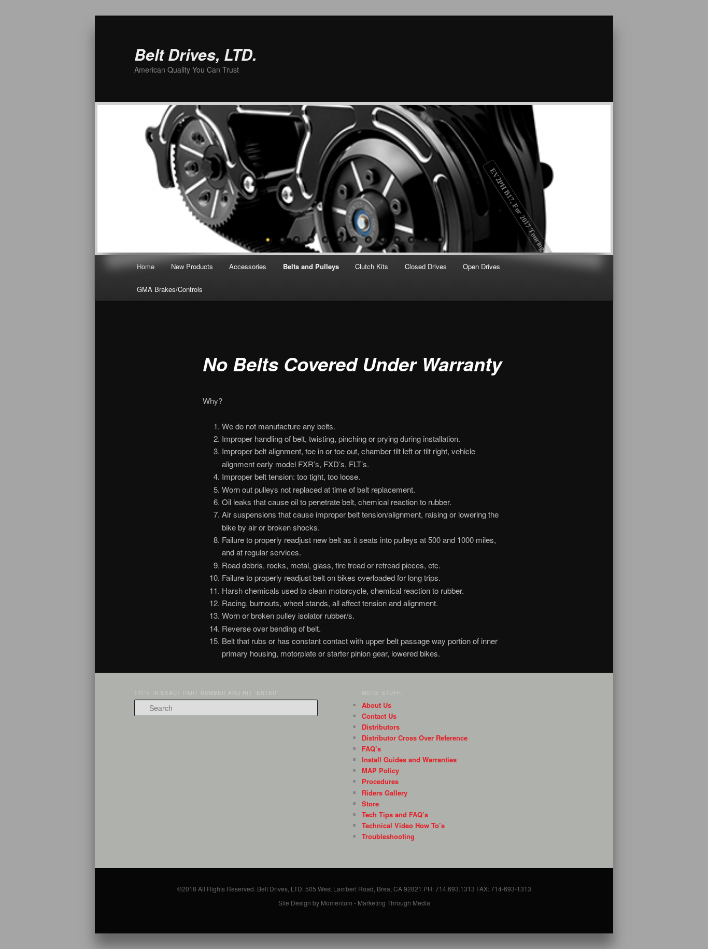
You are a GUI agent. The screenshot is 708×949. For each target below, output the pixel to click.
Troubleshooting (388, 836)
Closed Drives (426, 266)
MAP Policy (380, 770)
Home (145, 266)
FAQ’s (371, 748)
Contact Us (379, 716)
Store (370, 803)
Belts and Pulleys (311, 266)
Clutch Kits (371, 266)
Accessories (247, 266)
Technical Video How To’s (403, 825)
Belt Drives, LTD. (195, 54)
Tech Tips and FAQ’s (395, 814)
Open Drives (481, 266)
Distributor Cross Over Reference (415, 738)
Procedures (380, 781)
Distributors (381, 727)
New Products (192, 266)
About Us (376, 705)
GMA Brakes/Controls (170, 289)
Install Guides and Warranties (409, 759)
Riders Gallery (384, 793)
